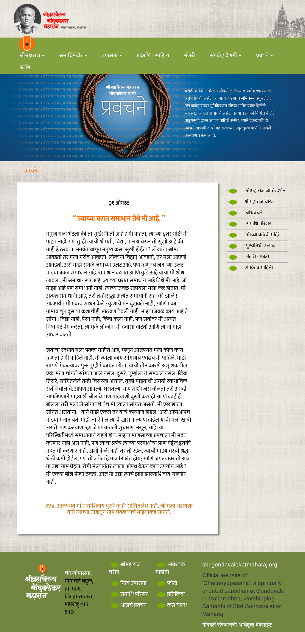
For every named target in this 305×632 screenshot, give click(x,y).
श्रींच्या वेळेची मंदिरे (262, 234)
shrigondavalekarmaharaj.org (239, 564)
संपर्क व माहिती (259, 267)
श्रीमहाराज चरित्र (259, 201)
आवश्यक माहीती (170, 568)
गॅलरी (189, 55)
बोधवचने (254, 212)
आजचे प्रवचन (133, 605)
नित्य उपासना (133, 583)
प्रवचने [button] (263, 55)
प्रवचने (30, 171)
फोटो (171, 583)
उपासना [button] (110, 55)
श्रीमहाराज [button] (30, 55)
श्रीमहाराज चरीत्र (125, 568)
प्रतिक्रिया (175, 594)
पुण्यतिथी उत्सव (260, 245)
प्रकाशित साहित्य (153, 55)
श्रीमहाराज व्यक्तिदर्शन (265, 190)
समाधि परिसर (258, 223)
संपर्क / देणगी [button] (224, 55)
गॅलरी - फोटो (257, 256)
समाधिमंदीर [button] (71, 55)
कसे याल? (176, 605)
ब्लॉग (25, 67)
